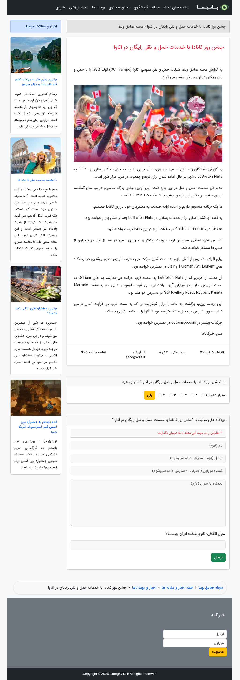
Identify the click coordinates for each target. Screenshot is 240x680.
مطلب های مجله (176, 7)
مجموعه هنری (119, 7)
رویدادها (98, 7)
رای (149, 395)
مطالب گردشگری (147, 7)
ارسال (218, 557)
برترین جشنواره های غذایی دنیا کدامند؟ (36, 311)
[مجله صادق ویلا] (212, 7)
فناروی (60, 7)
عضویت (218, 652)
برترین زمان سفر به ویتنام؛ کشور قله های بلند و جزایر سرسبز (36, 82)
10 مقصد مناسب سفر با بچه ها (37, 179)
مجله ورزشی (78, 7)
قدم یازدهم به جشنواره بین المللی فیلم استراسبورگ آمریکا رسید (38, 427)
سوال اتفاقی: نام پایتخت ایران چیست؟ (196, 534)
